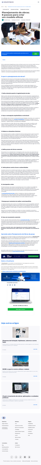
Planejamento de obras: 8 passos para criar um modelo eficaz (19, 6)
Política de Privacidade (26, 461)
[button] (38, 2)
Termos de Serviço (34, 461)
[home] (8, 2)
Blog (6, 6)
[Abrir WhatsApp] (38, 462)
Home (2, 6)
